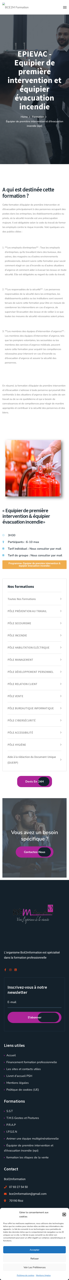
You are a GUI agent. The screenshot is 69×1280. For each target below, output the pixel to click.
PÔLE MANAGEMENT (20, 659)
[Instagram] (10, 970)
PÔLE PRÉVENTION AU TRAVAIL (27, 611)
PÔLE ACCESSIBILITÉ (20, 732)
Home (24, 117)
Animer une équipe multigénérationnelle (32, 1138)
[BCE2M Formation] (15, 7)
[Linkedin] (15, 970)
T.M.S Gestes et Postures (22, 1118)
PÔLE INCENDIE (17, 635)
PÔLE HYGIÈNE (17, 745)
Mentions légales (43, 1275)
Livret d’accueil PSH (19, 1076)
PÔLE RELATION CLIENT (22, 684)
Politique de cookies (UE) (22, 1090)
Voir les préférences (35, 1267)
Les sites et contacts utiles (23, 1069)
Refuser (34, 1258)
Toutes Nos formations (22, 599)
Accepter (34, 1249)
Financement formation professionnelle (31, 1062)
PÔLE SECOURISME (19, 623)
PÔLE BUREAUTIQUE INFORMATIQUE (31, 708)
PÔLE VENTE (15, 696)
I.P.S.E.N (11, 1132)
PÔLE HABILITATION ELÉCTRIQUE (28, 647)
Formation (38, 117)
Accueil (11, 1055)
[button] (64, 1214)
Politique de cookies (25, 1275)
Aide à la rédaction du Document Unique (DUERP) (32, 759)
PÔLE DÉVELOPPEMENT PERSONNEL (30, 672)
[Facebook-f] (5, 970)
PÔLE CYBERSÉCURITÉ (22, 720)
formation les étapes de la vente (27, 1157)
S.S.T (9, 1111)
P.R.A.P (11, 1125)
